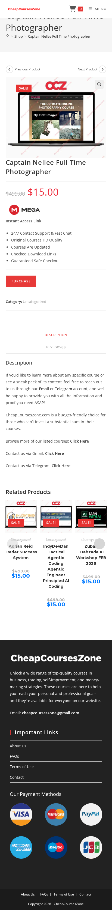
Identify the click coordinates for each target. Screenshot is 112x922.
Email (44, 388)
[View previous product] (9, 69)
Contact (17, 777)
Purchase (21, 281)
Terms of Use (22, 766)
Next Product (87, 69)
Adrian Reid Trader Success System (21, 552)
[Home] (7, 36)
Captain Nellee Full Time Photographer (59, 36)
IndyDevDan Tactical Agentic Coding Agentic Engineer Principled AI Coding (56, 566)
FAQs (14, 756)
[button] (99, 84)
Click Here (79, 441)
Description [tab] (56, 335)
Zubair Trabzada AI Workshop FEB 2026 (91, 555)
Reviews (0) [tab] (56, 347)
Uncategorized (34, 301)
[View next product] (102, 69)
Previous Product (27, 69)
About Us (18, 745)
